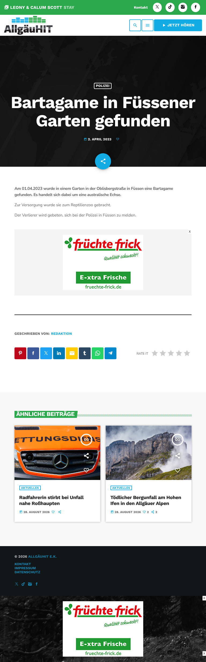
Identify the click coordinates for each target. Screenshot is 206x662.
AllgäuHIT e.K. (42, 557)
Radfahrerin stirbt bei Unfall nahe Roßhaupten (51, 500)
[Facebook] (195, 7)
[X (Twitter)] (157, 7)
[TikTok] (170, 7)
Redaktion (61, 334)
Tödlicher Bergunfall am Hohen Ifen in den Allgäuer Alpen (146, 500)
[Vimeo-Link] (28, 25)
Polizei (102, 86)
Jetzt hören (177, 25)
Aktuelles (30, 488)
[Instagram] (182, 7)
